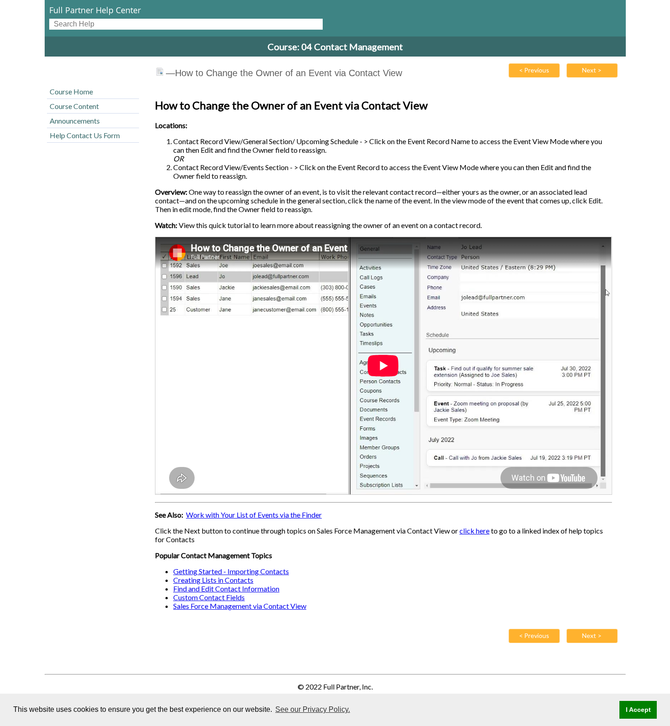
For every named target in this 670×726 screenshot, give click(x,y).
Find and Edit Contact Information (226, 588)
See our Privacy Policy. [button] (312, 709)
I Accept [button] (638, 709)
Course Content (74, 106)
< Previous (534, 70)
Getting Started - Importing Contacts (231, 571)
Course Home (71, 91)
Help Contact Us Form (85, 135)
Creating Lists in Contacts (213, 580)
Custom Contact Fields (209, 597)
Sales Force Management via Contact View (239, 606)
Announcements (75, 120)
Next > (592, 70)
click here (474, 530)
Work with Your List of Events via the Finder (254, 514)
